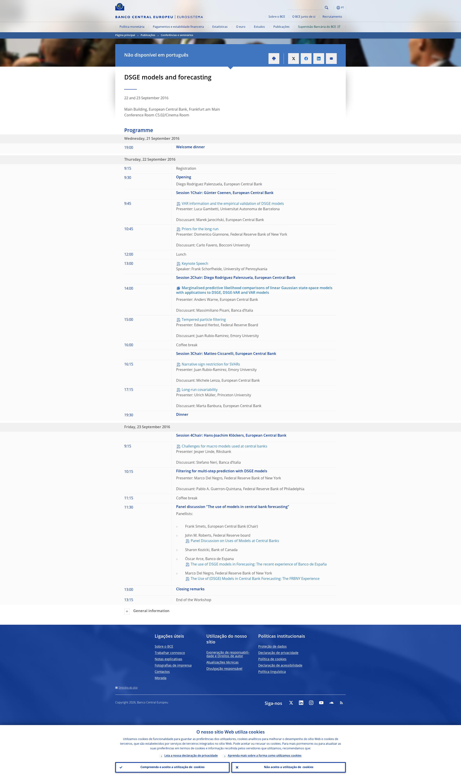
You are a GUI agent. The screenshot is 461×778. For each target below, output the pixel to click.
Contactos (162, 672)
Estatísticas (220, 27)
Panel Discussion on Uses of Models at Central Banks (235, 541)
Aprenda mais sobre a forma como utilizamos (264, 755)
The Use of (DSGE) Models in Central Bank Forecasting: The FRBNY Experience (255, 579)
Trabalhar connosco (170, 653)
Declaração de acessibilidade (280, 665)
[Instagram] (311, 702)
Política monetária (132, 27)
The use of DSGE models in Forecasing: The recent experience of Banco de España (259, 564)
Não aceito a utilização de (288, 767)
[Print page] (273, 58)
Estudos (259, 27)
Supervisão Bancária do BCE (317, 27)
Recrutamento (332, 16)
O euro (240, 27)
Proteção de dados (272, 646)
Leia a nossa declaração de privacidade (191, 755)
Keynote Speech (195, 264)
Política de (272, 659)
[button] (333, 8)
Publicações (281, 27)
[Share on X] (293, 58)
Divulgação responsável (224, 668)
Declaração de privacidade (278, 653)
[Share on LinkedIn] (318, 58)
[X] (291, 702)
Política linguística (272, 672)
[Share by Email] (331, 58)
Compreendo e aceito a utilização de (172, 767)
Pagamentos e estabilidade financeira (178, 27)
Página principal (125, 35)
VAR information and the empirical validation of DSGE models (233, 204)
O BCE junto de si (303, 16)
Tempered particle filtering (204, 320)
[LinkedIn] (301, 702)
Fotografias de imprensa (173, 665)
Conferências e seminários (177, 35)
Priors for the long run (200, 229)
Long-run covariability (200, 390)
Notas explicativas (168, 659)
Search (327, 8)
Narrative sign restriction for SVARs (211, 364)
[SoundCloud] (331, 702)
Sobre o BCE (276, 16)
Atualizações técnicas (222, 662)
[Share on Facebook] (306, 58)
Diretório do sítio (128, 687)
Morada (160, 678)
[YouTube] (321, 702)
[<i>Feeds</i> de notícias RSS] (341, 702)
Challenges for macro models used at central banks (224, 446)
